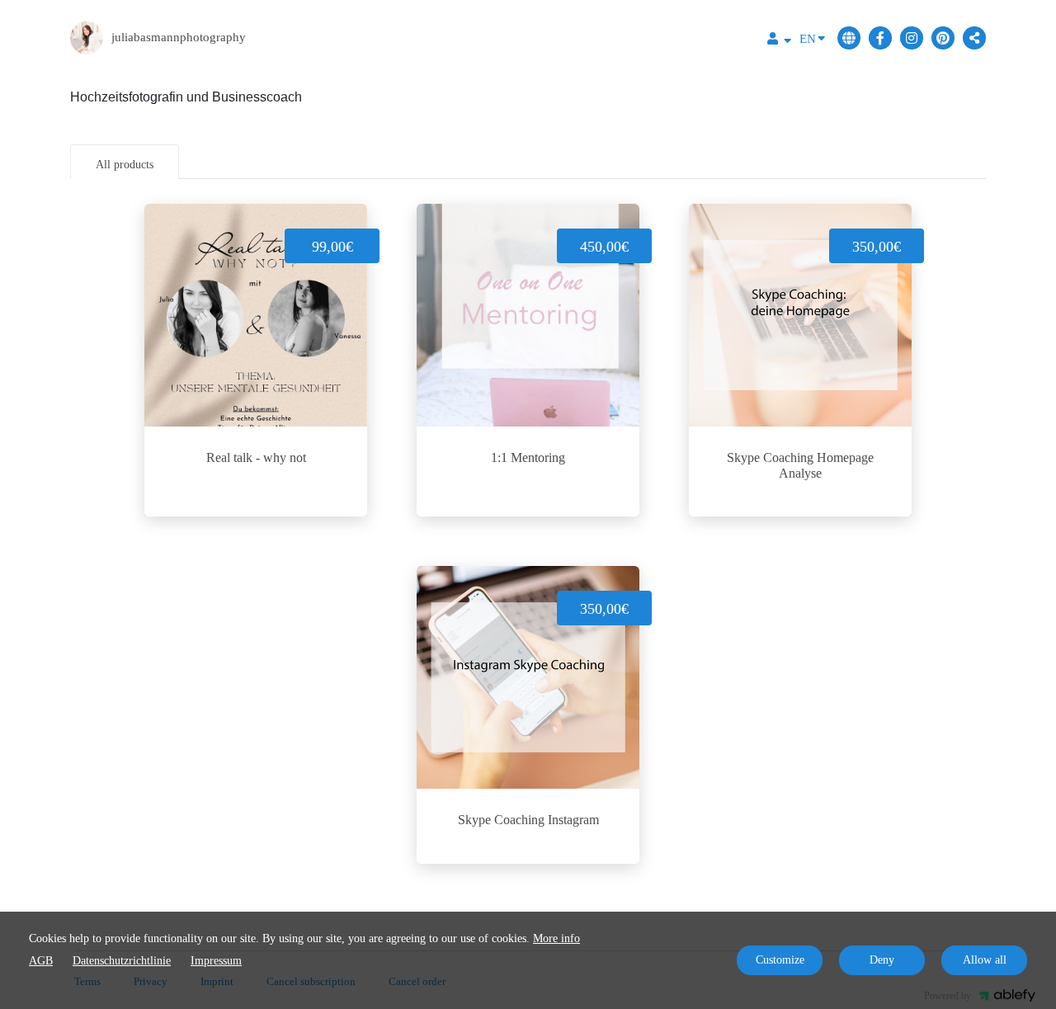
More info (556, 938)
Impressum (216, 961)
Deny (882, 960)
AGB (41, 961)
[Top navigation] (779, 41)
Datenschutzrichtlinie (122, 961)
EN (807, 38)
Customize (780, 960)
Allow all (984, 960)
